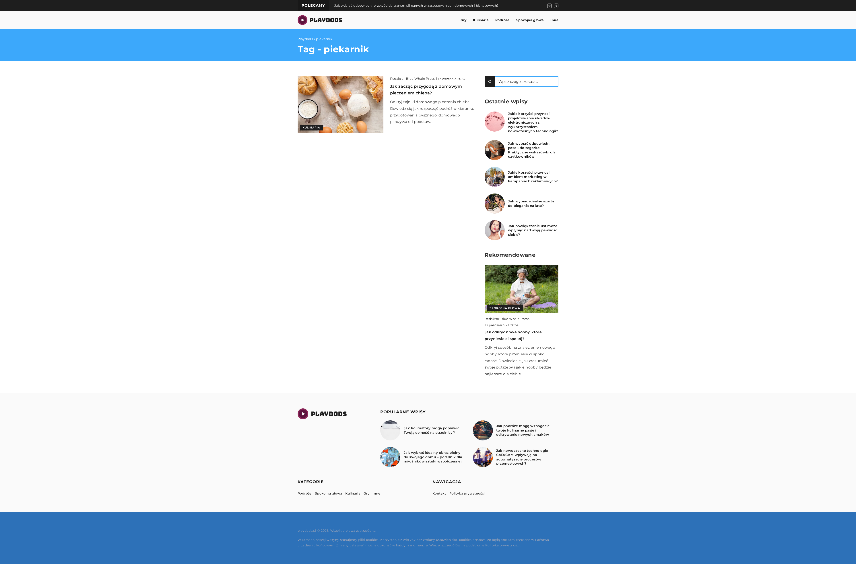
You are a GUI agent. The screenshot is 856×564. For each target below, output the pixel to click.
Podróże (502, 20)
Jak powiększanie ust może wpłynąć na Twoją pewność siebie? (533, 230)
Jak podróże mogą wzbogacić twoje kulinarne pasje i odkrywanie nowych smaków (523, 430)
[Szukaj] (490, 81)
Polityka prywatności (467, 493)
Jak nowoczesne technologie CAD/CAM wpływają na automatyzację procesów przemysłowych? (522, 457)
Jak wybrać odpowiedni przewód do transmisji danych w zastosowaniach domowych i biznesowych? (416, 6)
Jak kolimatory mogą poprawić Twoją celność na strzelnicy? (431, 430)
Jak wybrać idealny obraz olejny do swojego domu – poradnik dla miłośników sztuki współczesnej (433, 456)
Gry (463, 20)
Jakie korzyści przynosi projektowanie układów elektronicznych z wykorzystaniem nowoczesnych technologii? (533, 122)
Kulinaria (481, 20)
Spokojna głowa (530, 20)
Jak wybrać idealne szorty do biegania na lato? (531, 203)
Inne (554, 20)
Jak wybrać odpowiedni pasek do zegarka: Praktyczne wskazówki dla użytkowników (532, 150)
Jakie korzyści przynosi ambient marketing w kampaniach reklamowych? (533, 176)
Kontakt (439, 493)
